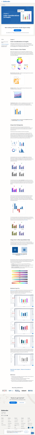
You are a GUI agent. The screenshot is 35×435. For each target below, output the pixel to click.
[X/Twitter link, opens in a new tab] (3, 415)
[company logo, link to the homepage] (6, 1)
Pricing (2, 423)
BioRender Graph (12, 290)
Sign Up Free (17, 30)
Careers (22, 421)
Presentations (9, 423)
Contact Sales (21, 402)
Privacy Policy (16, 432)
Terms (5, 413)
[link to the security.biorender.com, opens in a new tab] (28, 427)
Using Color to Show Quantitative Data (4, 46)
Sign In (28, 421)
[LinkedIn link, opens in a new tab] (1, 415)
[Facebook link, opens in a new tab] (5, 415)
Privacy (2, 413)
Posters (9, 428)
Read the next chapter (15, 369)
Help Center (16, 421)
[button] (2, 1)
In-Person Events (17, 423)
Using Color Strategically (4, 44)
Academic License (30, 423)
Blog (15, 427)
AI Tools (2, 421)
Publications (9, 421)
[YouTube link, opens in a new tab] (7, 415)
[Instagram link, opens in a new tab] (4, 415)
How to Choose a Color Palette (4, 42)
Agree (26, 431)
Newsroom (22, 426)
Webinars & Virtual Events (17, 425)
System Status (23, 428)
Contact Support (23, 423)
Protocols (9, 426)
